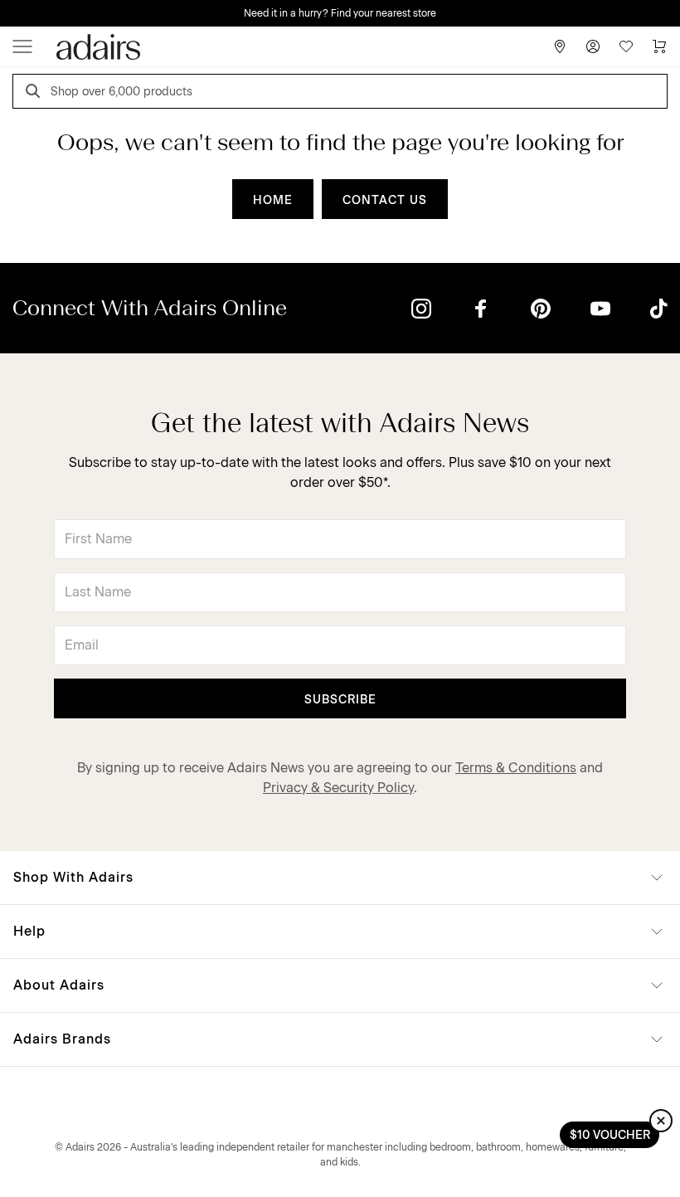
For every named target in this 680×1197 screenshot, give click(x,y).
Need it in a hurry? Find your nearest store (340, 13)
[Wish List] (626, 46)
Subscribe (340, 700)
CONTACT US (384, 200)
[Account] (593, 46)
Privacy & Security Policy (338, 788)
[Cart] (659, 46)
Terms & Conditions (515, 768)
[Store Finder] (559, 46)
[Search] (36, 93)
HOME (273, 200)
